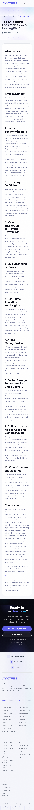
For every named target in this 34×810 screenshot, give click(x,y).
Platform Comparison (25, 757)
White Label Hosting (8, 731)
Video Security (6, 716)
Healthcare (22, 716)
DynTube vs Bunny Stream (7, 761)
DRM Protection (7, 728)
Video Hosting (6, 707)
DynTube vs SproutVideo (6, 757)
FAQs (20, 751)
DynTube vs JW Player (7, 766)
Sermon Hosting (23, 722)
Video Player (6, 710)
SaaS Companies (24, 713)
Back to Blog (9, 16)
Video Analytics (7, 713)
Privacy (8, 807)
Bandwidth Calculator (5, 794)
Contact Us (5, 784)
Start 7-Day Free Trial (18, 629)
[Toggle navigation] (30, 3)
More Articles (17, 635)
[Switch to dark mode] (24, 3)
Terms (17, 807)
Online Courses (23, 707)
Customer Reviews (24, 754)
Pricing (4, 781)
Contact (26, 807)
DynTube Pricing (10, 576)
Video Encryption (7, 725)
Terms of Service (7, 790)
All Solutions (22, 725)
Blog (20, 742)
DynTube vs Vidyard (8, 748)
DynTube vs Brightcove (5, 752)
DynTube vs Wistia (7, 745)
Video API (5, 722)
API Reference (23, 748)
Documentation (23, 745)
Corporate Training (24, 710)
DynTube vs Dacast (8, 770)
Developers (22, 719)
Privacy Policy (6, 787)
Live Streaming (6, 719)
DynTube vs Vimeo (7, 742)
